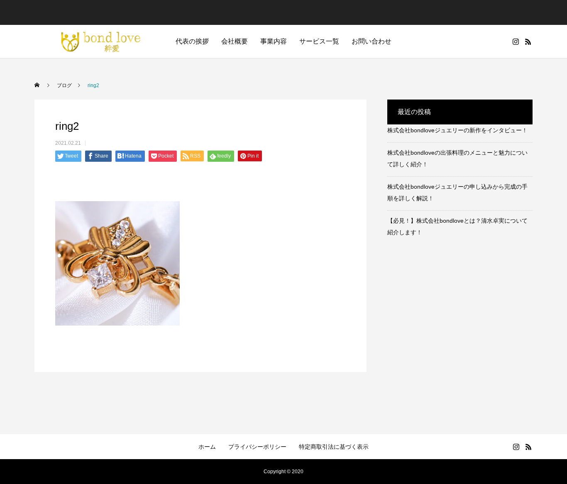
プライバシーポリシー (257, 446)
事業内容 (273, 41)
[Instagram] (515, 41)
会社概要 (234, 41)
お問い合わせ (371, 41)
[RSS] (528, 41)
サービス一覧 (319, 41)
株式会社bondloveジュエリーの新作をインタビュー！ (457, 130)
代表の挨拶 (192, 41)
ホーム (207, 446)
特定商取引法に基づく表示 (334, 446)
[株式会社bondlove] (96, 41)
